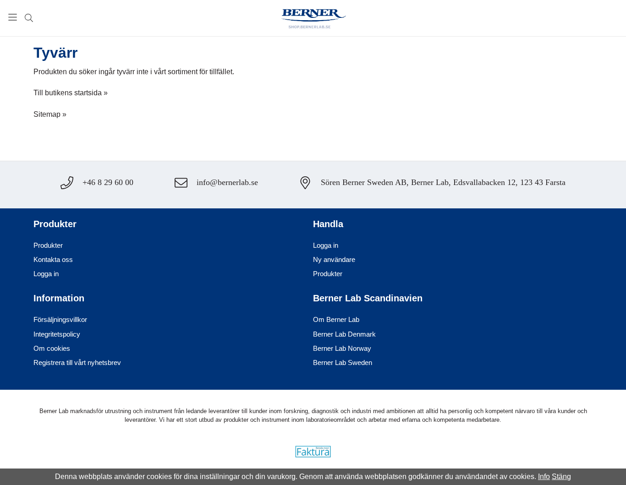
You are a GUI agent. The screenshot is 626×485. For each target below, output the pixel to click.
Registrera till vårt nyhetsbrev (77, 362)
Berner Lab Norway (342, 348)
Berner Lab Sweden (342, 362)
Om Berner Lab (336, 319)
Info (544, 476)
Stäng (561, 476)
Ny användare (334, 259)
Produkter (48, 245)
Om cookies (51, 348)
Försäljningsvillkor (60, 319)
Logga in (46, 274)
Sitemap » (49, 114)
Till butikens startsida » (70, 93)
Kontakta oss (53, 259)
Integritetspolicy (56, 334)
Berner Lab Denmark (344, 334)
